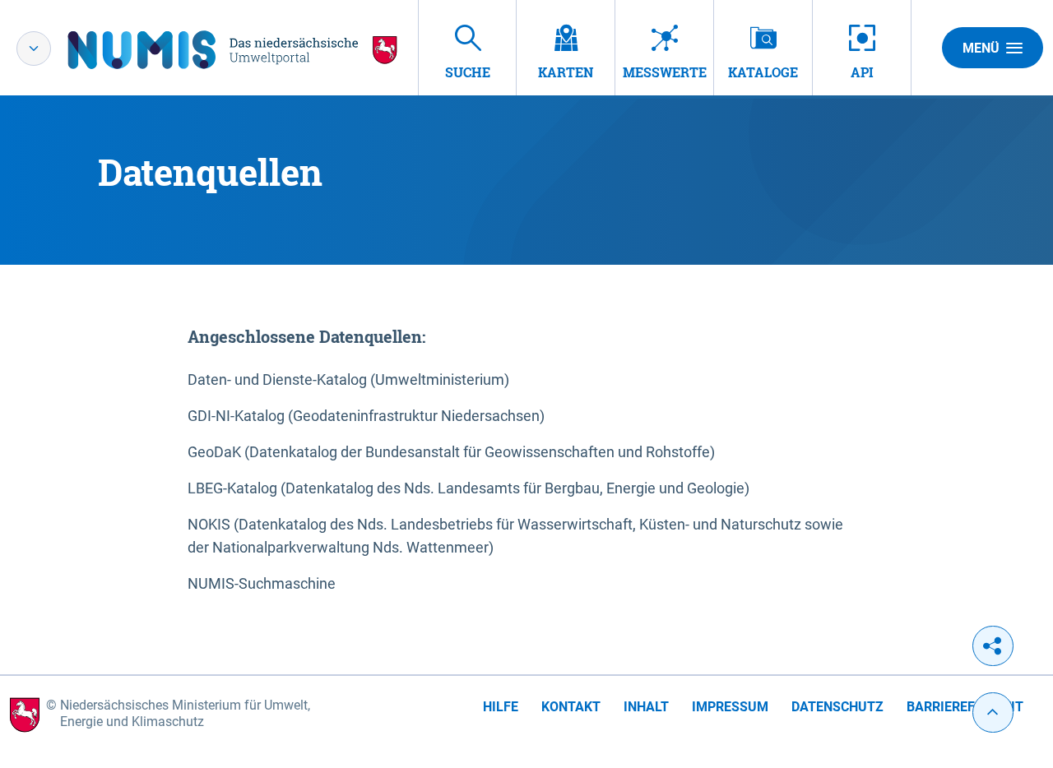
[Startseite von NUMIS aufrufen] (232, 50)
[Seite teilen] (993, 646)
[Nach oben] (993, 712)
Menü (981, 48)
